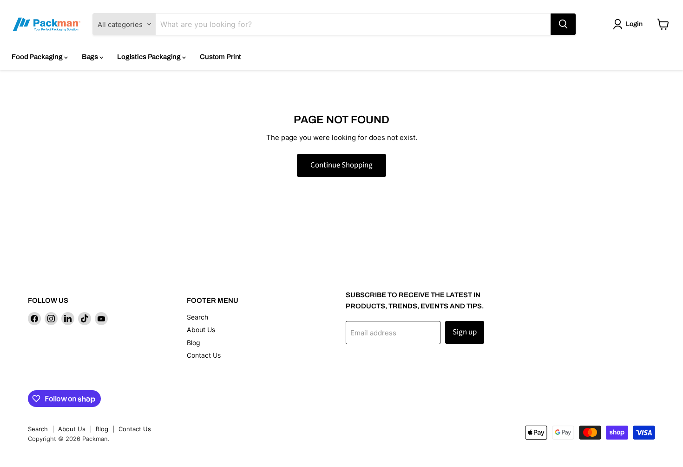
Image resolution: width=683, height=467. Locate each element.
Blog (193, 343)
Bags (90, 56)
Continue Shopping (341, 165)
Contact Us (204, 355)
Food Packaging (38, 56)
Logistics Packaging (149, 56)
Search (197, 317)
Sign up (465, 332)
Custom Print (220, 56)
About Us (201, 330)
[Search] (563, 24)
